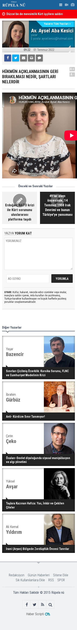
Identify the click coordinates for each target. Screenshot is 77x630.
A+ (72, 69)
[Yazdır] (31, 58)
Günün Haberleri (39, 575)
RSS (51, 580)
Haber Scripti (35, 614)
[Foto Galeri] (72, 5)
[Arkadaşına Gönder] (23, 58)
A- (72, 74)
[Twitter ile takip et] (34, 604)
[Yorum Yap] (39, 58)
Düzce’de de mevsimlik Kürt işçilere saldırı (34, 14)
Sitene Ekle (60, 575)
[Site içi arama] (50, 604)
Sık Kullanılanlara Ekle (30, 580)
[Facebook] (7, 58)
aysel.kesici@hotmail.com (57, 38)
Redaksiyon (16, 575)
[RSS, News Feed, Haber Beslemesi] (42, 604)
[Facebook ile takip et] (27, 604)
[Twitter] (15, 58)
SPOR (61, 580)
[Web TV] (66, 5)
